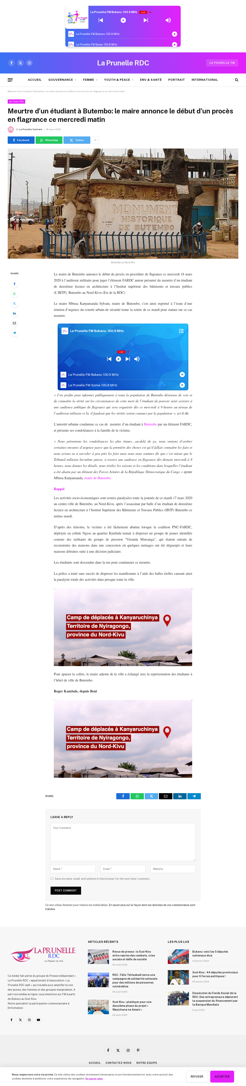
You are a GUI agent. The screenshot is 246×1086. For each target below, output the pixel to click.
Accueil (95, 1062)
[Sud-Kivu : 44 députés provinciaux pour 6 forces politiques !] (178, 977)
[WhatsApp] (14, 293)
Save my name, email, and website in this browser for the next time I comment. (102, 878)
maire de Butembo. (97, 477)
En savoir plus (94, 1078)
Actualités (16, 101)
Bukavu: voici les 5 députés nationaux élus (210, 953)
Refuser (197, 1076)
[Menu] (10, 80)
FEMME (88, 79)
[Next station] (101, 20)
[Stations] (181, 331)
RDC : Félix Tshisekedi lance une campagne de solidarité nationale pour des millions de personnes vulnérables (134, 980)
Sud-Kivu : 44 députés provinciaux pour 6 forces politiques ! (215, 974)
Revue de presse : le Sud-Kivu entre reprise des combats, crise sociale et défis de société (133, 955)
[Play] (123, 20)
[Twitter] (14, 303)
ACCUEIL (35, 79)
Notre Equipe (146, 1062)
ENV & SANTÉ (151, 79)
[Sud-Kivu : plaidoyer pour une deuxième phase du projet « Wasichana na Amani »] (98, 1007)
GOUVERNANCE (60, 79)
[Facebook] (14, 284)
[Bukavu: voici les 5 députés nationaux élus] (178, 956)
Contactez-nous (119, 1062)
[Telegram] (14, 333)
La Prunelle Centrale (30, 129)
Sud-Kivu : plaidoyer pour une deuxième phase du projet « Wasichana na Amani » (131, 1005)
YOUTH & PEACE (117, 79)
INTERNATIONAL (205, 79)
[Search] (236, 80)
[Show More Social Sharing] (95, 140)
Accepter (222, 1076)
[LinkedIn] (14, 313)
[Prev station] (146, 20)
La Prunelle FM (222, 62)
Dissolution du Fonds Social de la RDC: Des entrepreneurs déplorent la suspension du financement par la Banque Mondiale (215, 999)
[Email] (14, 323)
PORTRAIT (176, 79)
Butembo (150, 424)
